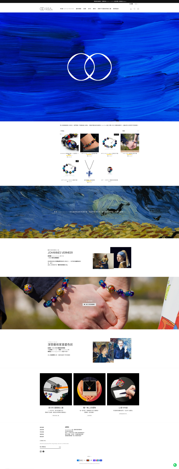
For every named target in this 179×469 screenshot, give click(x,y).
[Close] (113, 224)
